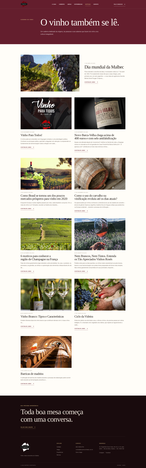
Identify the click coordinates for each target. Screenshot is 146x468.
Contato (96, 4)
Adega (69, 4)
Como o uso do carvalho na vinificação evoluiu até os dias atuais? (95, 197)
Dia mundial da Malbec (104, 66)
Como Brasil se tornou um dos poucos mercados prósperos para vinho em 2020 (44, 197)
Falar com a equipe (27, 427)
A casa (54, 4)
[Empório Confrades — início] (24, 4)
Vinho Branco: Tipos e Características (42, 316)
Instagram (101, 452)
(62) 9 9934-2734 (80, 447)
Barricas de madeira (32, 373)
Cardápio (62, 4)
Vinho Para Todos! (31, 135)
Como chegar (79, 452)
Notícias (87, 4)
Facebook (108, 452)
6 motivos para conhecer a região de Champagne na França (39, 257)
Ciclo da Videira (83, 316)
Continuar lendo (89, 82)
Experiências (78, 4)
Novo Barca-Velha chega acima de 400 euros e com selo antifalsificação (95, 136)
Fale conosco (118, 4)
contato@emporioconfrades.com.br (84, 449)
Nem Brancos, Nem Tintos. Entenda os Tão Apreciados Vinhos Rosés (95, 257)
